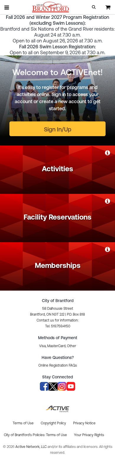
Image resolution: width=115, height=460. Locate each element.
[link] (108, 152)
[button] (94, 7)
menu (7, 7)
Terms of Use (56, 435)
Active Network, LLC (31, 447)
